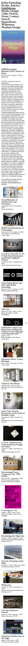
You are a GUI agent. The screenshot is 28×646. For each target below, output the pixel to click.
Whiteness (7, 25)
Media (5, 11)
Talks (4, 14)
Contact (14, 16)
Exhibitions (8, 8)
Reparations (8, 22)
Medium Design (10, 27)
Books (5, 5)
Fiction (13, 14)
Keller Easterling (11, 3)
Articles (14, 5)
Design (14, 11)
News (4, 16)
